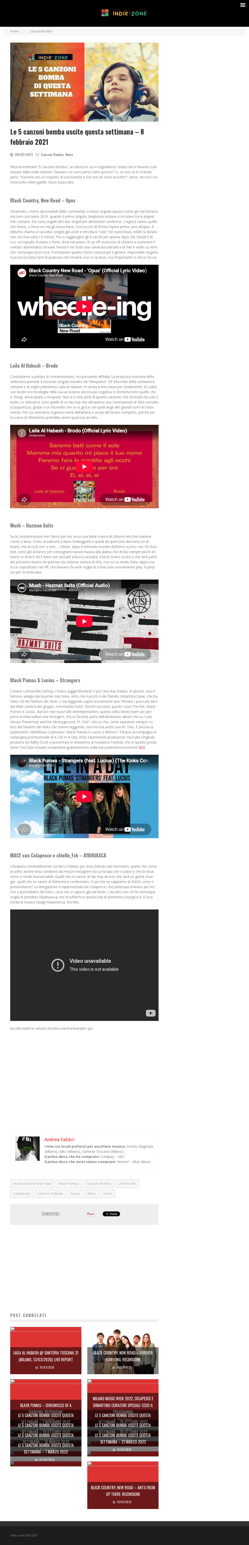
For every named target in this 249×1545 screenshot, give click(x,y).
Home (14, 31)
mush (107, 1193)
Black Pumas (69, 1183)
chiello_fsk (127, 1183)
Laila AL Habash (50, 1193)
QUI (142, 747)
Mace (92, 1193)
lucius (75, 1193)
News (69, 154)
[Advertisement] (84, 1269)
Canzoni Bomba (52, 154)
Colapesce (21, 1193)
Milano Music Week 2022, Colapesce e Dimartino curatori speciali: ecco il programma (123, 1405)
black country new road (32, 1183)
